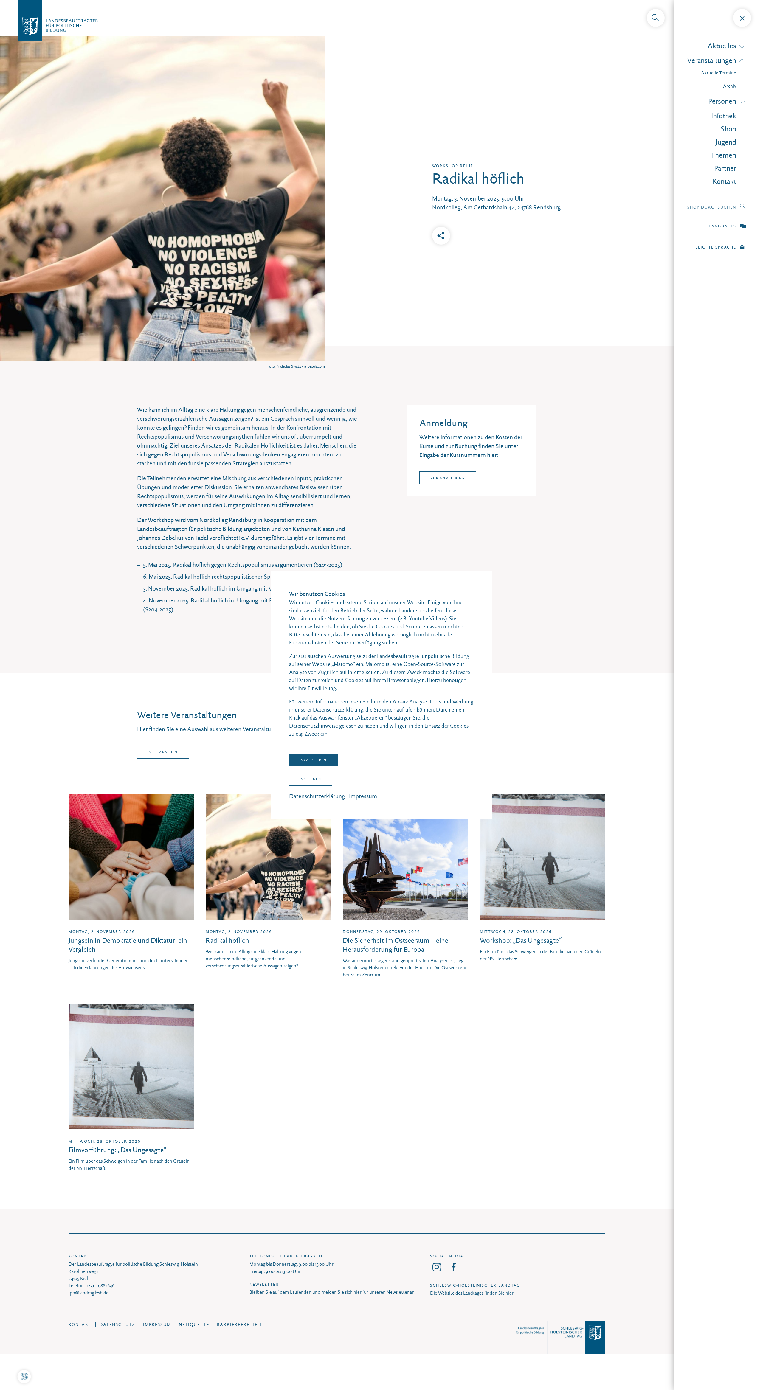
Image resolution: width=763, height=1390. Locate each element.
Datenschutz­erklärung (317, 796)
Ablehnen (310, 779)
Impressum (363, 796)
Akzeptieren (313, 760)
